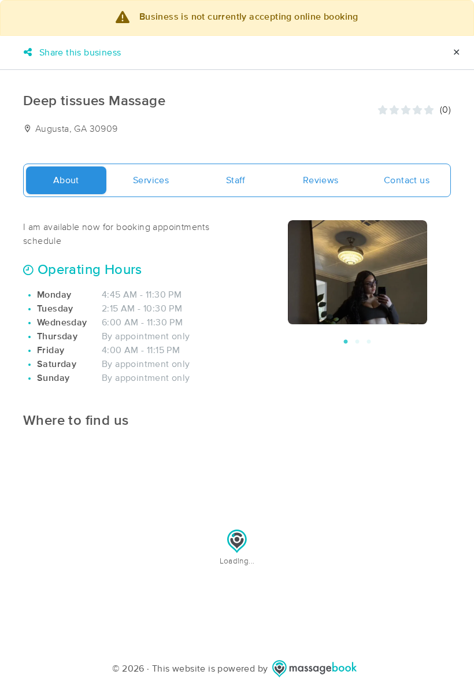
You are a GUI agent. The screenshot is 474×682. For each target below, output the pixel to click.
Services (151, 180)
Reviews (321, 180)
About (66, 180)
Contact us (406, 180)
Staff (236, 180)
